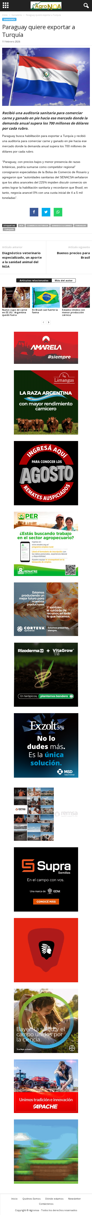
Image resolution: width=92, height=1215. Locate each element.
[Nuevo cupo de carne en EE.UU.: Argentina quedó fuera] (16, 297)
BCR (21, 225)
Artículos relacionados (34, 280)
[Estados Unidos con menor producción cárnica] (76, 297)
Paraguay (81, 225)
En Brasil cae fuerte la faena (45, 311)
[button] (85, 5)
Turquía (9, 229)
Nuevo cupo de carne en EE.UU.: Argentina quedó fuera (14, 312)
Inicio (4, 15)
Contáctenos (46, 1203)
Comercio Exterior (37, 225)
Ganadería (17, 15)
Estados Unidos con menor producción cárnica (73, 312)
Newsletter (74, 1198)
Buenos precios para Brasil (73, 255)
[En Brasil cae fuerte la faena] (46, 297)
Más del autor (64, 280)
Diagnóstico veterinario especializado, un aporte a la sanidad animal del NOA (22, 259)
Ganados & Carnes (62, 225)
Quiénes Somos (31, 1198)
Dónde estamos (54, 1198)
